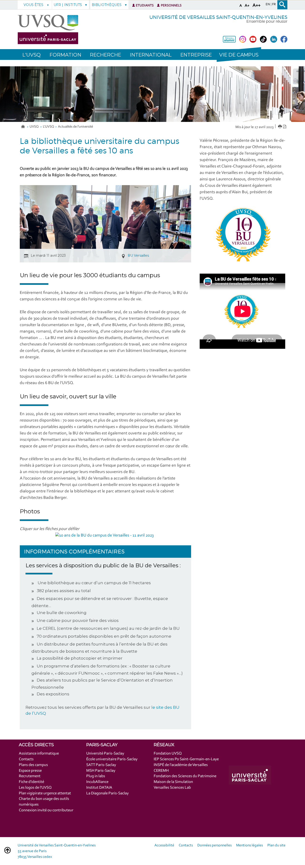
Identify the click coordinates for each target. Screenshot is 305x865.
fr (274, 4)
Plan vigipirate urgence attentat (45, 793)
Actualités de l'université (75, 127)
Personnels (171, 5)
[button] (239, 54)
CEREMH (161, 771)
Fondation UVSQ (168, 753)
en (268, 4)
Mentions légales (249, 845)
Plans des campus (33, 765)
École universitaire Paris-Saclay (111, 759)
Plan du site (276, 845)
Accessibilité (164, 845)
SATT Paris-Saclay (101, 765)
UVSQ (34, 127)
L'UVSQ (48, 127)
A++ (256, 5)
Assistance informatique (39, 753)
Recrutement (30, 776)
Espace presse (30, 771)
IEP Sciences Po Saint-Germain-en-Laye (186, 759)
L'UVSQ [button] (31, 55)
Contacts (26, 759)
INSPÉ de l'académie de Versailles (181, 765)
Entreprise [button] (196, 55)
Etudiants (145, 5)
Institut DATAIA (99, 788)
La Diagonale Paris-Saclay (107, 793)
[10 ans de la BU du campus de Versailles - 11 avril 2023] (104, 535)
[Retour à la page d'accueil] (48, 29)
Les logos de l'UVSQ (35, 788)
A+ (247, 6)
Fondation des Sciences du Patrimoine (185, 776)
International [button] (151, 55)
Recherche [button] (105, 55)
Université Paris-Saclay (105, 753)
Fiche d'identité (31, 782)
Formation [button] (65, 55)
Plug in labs (95, 776)
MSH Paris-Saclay (100, 771)
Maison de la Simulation (173, 782)
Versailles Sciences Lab (172, 788)
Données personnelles (214, 845)
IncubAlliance (97, 782)
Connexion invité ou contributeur (46, 810)
